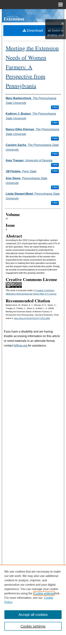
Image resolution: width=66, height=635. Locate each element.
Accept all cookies (33, 615)
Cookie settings (44, 593)
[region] (33, 600)
